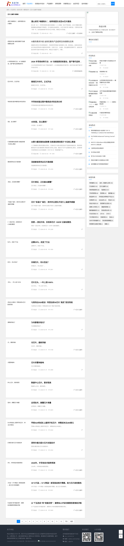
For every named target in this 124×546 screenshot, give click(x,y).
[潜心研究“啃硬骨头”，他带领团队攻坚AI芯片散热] (18, 22)
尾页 (71, 521)
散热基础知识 (94, 210)
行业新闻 (79, 33)
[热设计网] (13, 5)
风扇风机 (104, 217)
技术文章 (19, 9)
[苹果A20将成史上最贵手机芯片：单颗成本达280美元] (18, 423)
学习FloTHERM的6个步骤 (98, 156)
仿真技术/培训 (39, 4)
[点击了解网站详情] (97, 32)
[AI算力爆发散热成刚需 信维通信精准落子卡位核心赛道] (18, 143)
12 (61, 521)
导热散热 (93, 183)
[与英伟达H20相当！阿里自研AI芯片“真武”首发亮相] (18, 303)
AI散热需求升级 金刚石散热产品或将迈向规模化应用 (52, 41)
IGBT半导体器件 (94, 220)
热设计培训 (93, 203)
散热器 (111, 193)
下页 (66, 521)
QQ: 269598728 (69, 536)
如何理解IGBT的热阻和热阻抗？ (100, 164)
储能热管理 (105, 207)
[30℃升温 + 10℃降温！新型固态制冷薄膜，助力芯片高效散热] (18, 484)
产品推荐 (50, 4)
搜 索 (112, 3)
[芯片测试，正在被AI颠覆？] (18, 182)
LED (102, 213)
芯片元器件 (72, 33)
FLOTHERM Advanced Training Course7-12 (103, 137)
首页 (24, 4)
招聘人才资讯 (94, 207)
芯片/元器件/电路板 (35, 9)
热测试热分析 (106, 210)
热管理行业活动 (105, 203)
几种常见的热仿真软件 (97, 148)
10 (52, 521)
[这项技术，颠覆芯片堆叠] (18, 402)
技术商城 (84, 4)
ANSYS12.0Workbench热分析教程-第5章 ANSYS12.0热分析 (102, 143)
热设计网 (22, 541)
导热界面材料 (78, 71)
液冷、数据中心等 (106, 183)
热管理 (103, 193)
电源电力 (105, 190)
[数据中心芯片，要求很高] (18, 382)
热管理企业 (67, 4)
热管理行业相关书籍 (95, 224)
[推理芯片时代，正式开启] (18, 81)
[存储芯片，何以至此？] (18, 262)
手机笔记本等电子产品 (106, 196)
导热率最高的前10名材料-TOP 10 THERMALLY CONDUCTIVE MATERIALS (102, 132)
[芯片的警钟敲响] (18, 362)
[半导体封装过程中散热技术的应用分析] (18, 102)
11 (56, 521)
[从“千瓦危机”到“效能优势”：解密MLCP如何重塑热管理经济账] (18, 504)
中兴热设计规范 (95, 152)
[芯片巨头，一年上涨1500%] (18, 282)
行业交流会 (93, 213)
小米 (108, 213)
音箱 (107, 224)
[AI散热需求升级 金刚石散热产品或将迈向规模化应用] (18, 42)
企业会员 (102, 200)
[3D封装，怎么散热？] (18, 121)
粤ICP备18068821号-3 (31, 541)
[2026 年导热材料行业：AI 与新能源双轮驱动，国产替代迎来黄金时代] (18, 62)
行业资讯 (29, 4)
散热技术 (26, 9)
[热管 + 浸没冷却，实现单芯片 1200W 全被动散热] (18, 223)
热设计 (111, 200)
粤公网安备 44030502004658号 (47, 541)
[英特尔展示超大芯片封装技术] (18, 443)
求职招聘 (58, 4)
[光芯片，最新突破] (18, 342)
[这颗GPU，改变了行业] (18, 242)
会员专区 (76, 4)
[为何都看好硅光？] (18, 322)
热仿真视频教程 (107, 220)
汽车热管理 (93, 193)
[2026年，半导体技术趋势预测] (18, 463)
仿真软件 (93, 200)
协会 (111, 217)
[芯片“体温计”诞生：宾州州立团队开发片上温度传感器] (18, 203)
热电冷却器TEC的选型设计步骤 (99, 160)
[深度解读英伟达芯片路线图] (18, 162)
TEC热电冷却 (93, 217)
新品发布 (93, 196)
